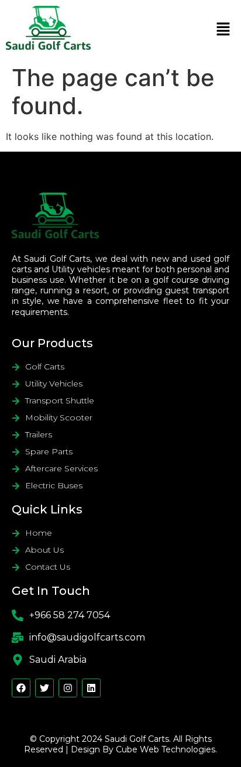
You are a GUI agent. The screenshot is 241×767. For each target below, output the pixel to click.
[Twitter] (44, 688)
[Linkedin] (91, 688)
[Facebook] (21, 688)
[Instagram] (67, 688)
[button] (223, 29)
